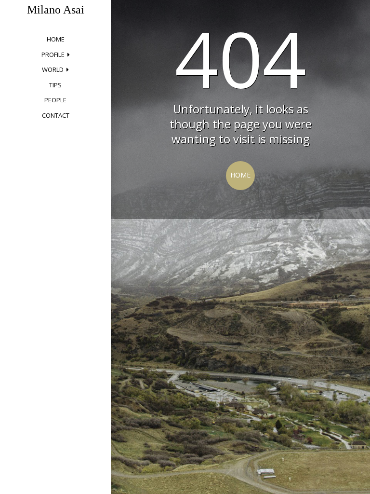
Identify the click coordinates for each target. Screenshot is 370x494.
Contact (55, 115)
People (55, 100)
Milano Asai (55, 9)
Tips (55, 85)
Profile (53, 54)
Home (56, 39)
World (53, 69)
